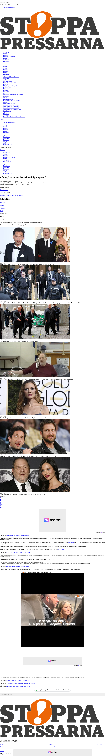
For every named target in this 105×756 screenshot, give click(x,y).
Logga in (5, 90)
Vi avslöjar (6, 59)
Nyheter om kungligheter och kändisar (13, 94)
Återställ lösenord (7, 81)
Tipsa (4, 112)
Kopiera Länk (3, 213)
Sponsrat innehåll (52, 746)
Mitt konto (6, 91)
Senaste (5, 66)
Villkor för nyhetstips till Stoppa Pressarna (14, 117)
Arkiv (4, 80)
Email (1, 211)
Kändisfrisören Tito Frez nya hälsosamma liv (18, 680)
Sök (1, 119)
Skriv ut (2, 216)
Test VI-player (7, 111)
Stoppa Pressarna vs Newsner (11, 105)
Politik (5, 58)
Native (5, 93)
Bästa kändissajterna (101, 744)
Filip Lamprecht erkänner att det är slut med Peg (18, 552)
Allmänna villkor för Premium (11, 77)
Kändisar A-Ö (7, 61)
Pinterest (2, 208)
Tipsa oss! (2, 150)
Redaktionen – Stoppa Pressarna (11, 100)
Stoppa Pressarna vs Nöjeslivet (11, 106)
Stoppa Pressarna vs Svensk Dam (12, 109)
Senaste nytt (6, 52)
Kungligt (5, 55)
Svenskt (5, 53)
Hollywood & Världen (9, 56)
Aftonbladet (61, 549)
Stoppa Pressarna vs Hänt (9, 103)
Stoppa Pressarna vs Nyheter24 (11, 108)
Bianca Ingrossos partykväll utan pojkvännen (18, 686)
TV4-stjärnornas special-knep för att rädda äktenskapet (20, 683)
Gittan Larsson (4, 190)
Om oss (5, 97)
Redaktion (6, 74)
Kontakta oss (6, 88)
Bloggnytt (5, 84)
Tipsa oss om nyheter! (9, 7)
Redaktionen (2, 744)
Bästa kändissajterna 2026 (10, 83)
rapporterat (71, 542)
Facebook (2, 202)
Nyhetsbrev (6, 96)
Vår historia (6, 114)
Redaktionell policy (8, 99)
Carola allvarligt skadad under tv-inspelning (17, 566)
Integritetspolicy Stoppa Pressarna (12, 85)
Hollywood (6, 71)
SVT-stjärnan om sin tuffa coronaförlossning (17, 535)
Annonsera (6, 78)
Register (5, 102)
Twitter (2, 205)
